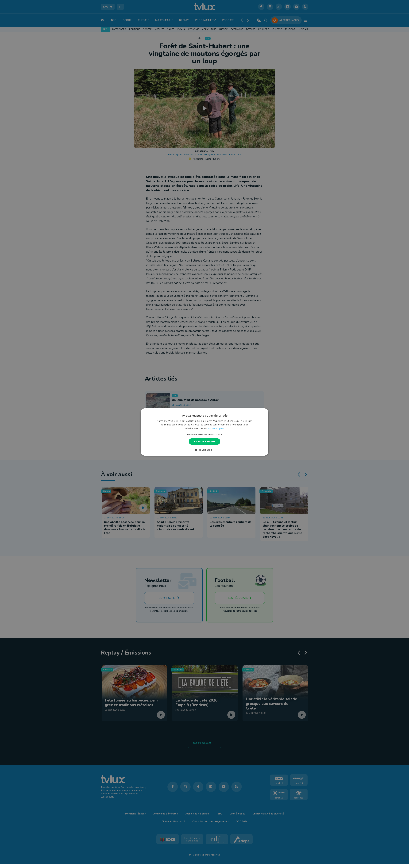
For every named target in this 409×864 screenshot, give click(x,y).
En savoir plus (216, 428)
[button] (204, 434)
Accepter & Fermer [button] (204, 441)
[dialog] (204, 432)
